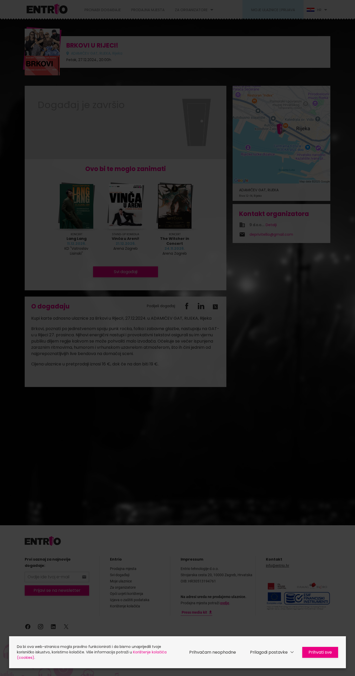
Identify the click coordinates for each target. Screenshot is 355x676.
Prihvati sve (320, 652)
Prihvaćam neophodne (212, 652)
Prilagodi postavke (269, 652)
